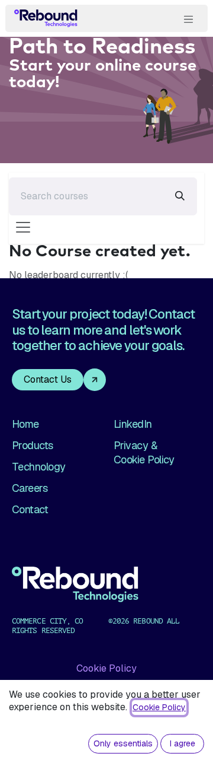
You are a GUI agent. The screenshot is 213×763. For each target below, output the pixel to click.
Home (25, 424)
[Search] (180, 196)
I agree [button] (182, 743)
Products (32, 445)
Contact (30, 509)
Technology (39, 466)
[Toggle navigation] (188, 18)
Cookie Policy (106, 668)
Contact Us (48, 379)
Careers (29, 488)
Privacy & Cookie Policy (144, 452)
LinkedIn (133, 424)
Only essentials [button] (123, 743)
